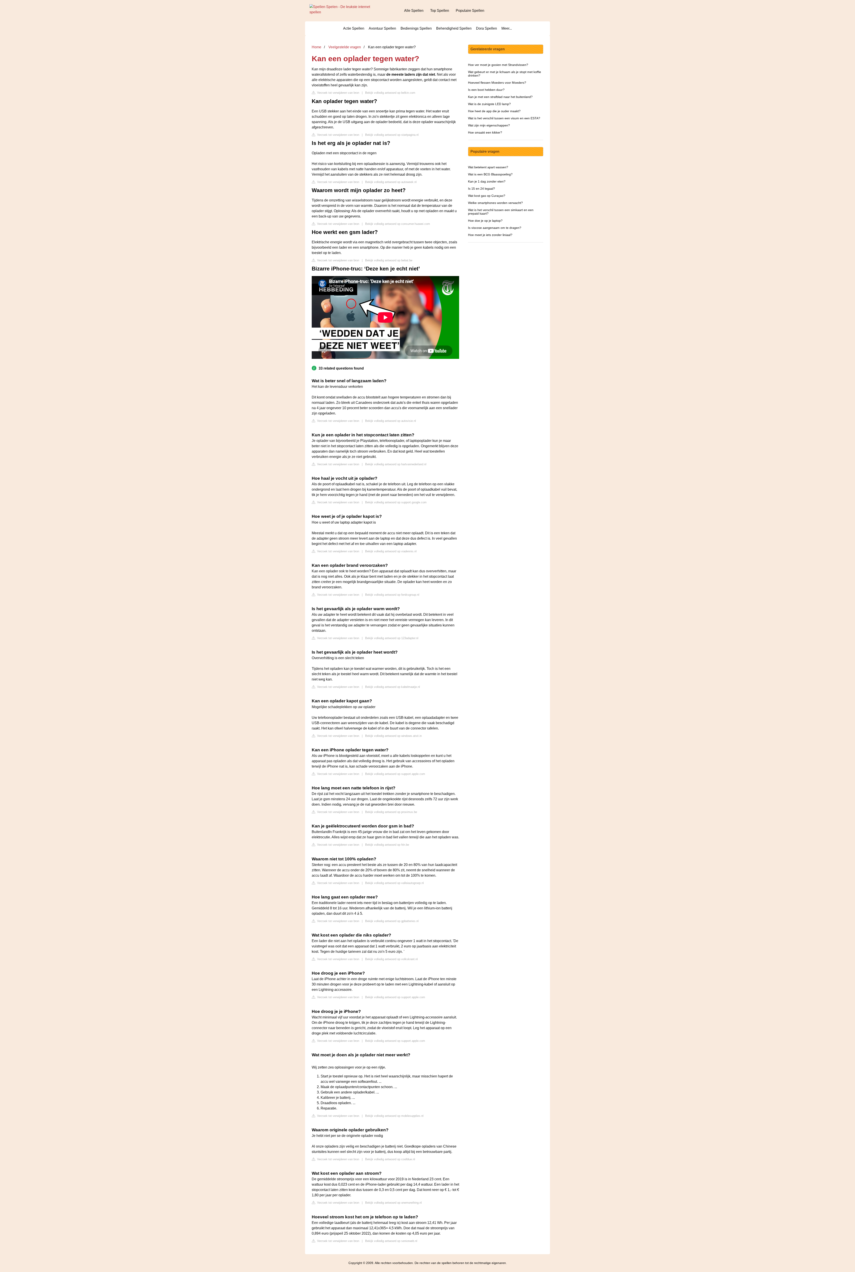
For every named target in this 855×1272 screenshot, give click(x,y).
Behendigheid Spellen (454, 28)
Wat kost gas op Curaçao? (486, 195)
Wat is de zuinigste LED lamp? (489, 104)
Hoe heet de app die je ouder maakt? (494, 111)
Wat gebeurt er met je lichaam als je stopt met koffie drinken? (504, 73)
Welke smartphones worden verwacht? (495, 203)
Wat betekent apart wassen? (488, 167)
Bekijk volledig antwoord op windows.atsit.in (393, 736)
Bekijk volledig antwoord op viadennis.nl (391, 551)
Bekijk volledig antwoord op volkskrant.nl (391, 959)
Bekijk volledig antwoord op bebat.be (388, 260)
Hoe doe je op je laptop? (485, 220)
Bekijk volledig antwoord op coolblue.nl (390, 1159)
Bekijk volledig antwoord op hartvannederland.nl (395, 464)
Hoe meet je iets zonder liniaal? (490, 235)
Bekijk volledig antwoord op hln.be (387, 844)
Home (316, 47)
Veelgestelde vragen (344, 47)
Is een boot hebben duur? (486, 89)
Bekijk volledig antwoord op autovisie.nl (390, 421)
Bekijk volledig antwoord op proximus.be (391, 812)
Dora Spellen (486, 28)
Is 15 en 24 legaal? (481, 188)
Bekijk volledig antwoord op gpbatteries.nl (392, 921)
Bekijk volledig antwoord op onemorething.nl (393, 1202)
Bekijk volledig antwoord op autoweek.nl (391, 182)
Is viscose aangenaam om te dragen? (494, 228)
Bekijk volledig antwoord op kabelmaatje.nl (392, 687)
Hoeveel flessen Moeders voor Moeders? (497, 82)
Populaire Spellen (470, 10)
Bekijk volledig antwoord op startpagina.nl (392, 134)
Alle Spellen (413, 10)
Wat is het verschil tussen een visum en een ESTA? (504, 118)
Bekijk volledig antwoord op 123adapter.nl (391, 638)
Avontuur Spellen (382, 28)
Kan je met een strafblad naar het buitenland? (500, 97)
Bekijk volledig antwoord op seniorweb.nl (391, 1241)
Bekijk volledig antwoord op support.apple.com (395, 774)
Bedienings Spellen (416, 28)
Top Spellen (439, 10)
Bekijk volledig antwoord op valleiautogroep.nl (394, 883)
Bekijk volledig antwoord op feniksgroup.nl (392, 594)
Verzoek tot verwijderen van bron (337, 92)
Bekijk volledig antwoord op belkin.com (390, 92)
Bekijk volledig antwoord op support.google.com (396, 502)
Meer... (506, 28)
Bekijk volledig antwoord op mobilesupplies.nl (394, 1116)
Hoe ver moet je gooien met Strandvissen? (498, 65)
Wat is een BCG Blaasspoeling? (490, 174)
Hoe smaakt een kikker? (485, 132)
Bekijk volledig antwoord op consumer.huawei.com (397, 224)
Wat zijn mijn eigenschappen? (489, 125)
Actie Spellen (353, 28)
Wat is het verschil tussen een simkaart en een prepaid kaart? (500, 211)
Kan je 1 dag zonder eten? (486, 181)
